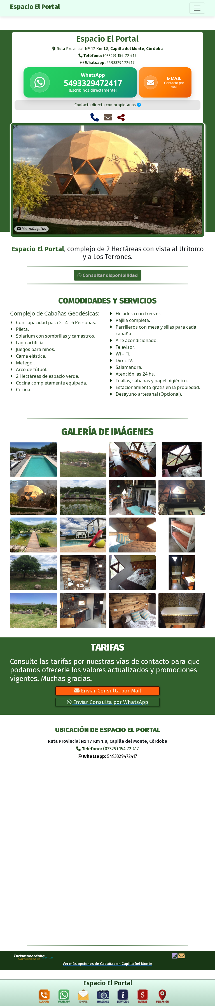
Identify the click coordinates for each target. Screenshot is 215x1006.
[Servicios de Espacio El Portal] (123, 997)
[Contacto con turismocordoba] (181, 956)
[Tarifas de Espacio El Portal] (143, 997)
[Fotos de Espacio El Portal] (103, 997)
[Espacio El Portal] (33, 459)
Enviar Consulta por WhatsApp (110, 702)
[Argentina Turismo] (33, 957)
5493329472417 (110, 62)
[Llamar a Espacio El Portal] (94, 117)
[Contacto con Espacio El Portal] (108, 117)
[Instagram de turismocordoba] (174, 956)
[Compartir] (121, 117)
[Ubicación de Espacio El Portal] (162, 997)
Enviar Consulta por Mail (110, 690)
